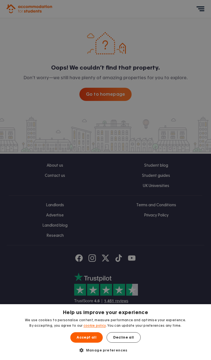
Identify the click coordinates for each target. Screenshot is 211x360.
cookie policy (95, 325)
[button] (105, 350)
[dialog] (105, 332)
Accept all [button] (86, 337)
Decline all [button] (123, 337)
